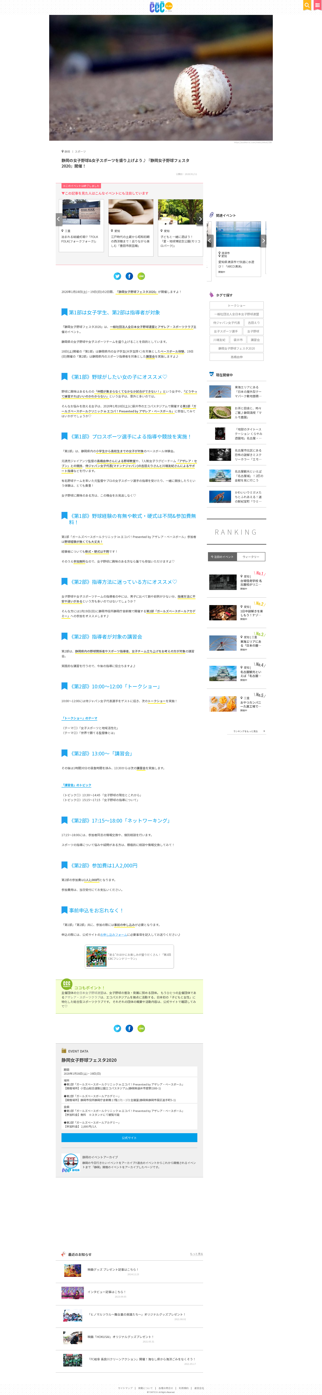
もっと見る (196, 1254)
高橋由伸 (237, 357)
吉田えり (254, 322)
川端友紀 (219, 339)
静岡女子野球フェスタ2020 (236, 348)
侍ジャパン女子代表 (226, 322)
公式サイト (129, 1137)
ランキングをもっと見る (245, 731)
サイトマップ (125, 1388)
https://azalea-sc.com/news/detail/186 (253, 142)
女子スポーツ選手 (226, 331)
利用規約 (184, 1388)
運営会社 (199, 1388)
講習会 (255, 339)
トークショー (237, 305)
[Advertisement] (129, 1215)
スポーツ (80, 151)
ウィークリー (251, 557)
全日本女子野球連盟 (89, 992)
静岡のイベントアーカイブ (100, 1157)
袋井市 (238, 339)
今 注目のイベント (222, 557)
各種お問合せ (166, 1388)
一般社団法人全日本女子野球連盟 (236, 314)
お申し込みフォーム (113, 934)
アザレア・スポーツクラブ (82, 997)
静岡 (67, 151)
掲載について (145, 1388)
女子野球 (253, 331)
